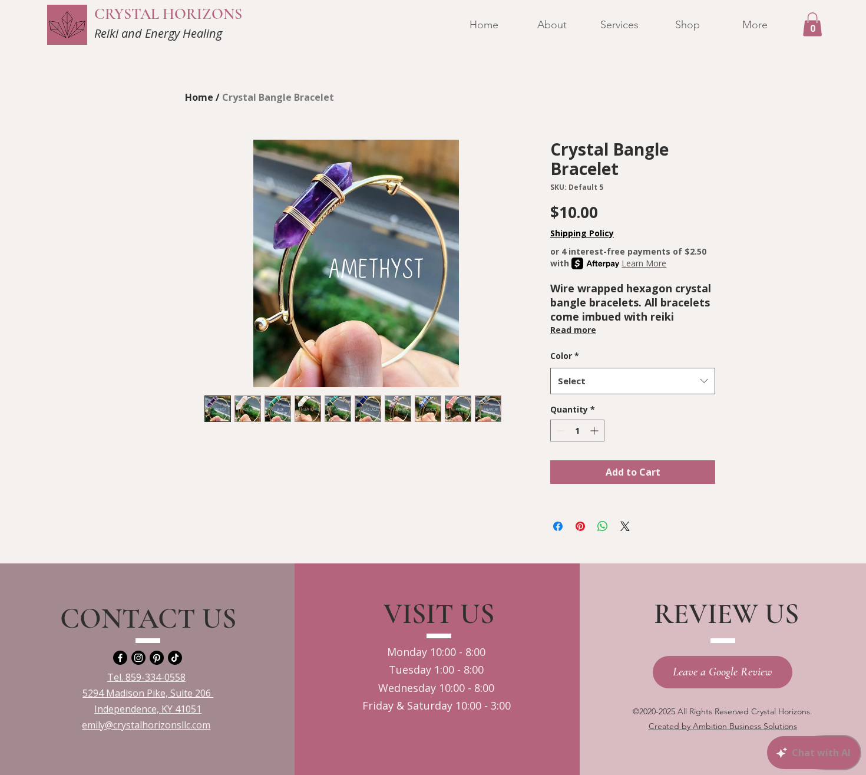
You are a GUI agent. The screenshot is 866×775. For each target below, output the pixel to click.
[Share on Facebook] (558, 526)
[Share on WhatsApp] (603, 526)
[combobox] (632, 381)
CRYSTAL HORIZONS (168, 14)
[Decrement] (559, 430)
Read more (573, 329)
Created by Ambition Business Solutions (723, 726)
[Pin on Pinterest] (580, 526)
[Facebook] (120, 658)
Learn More (644, 263)
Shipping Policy (582, 233)
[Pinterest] (157, 658)
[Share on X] (625, 526)
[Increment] (595, 430)
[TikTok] (175, 658)
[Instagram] (138, 658)
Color (564, 355)
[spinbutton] (577, 430)
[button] (812, 24)
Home (199, 97)
